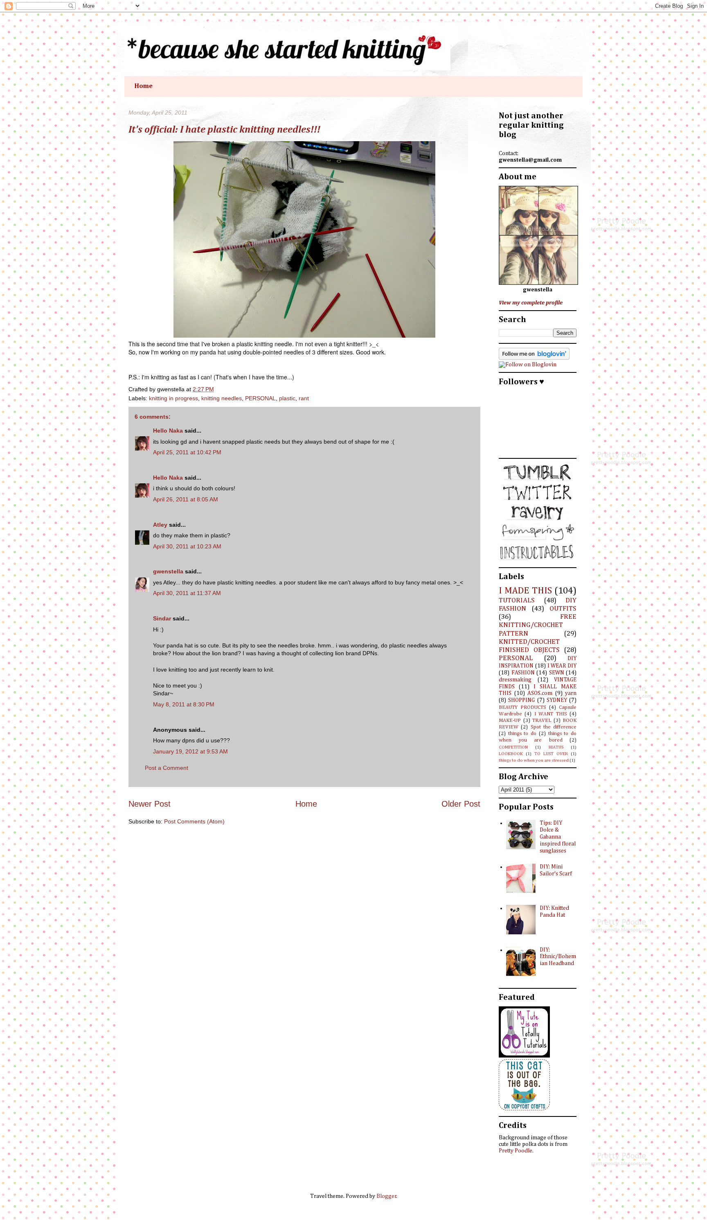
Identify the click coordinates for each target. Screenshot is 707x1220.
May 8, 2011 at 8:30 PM (183, 704)
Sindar (162, 618)
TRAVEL (541, 720)
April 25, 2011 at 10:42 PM (187, 452)
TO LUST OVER (551, 753)
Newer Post (149, 803)
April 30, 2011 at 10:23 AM (187, 546)
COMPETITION (513, 747)
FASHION (523, 673)
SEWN (556, 673)
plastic (287, 398)
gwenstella (168, 571)
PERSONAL (260, 398)
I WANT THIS (550, 714)
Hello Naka (168, 430)
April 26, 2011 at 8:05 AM (185, 499)
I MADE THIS (525, 590)
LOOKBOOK (511, 753)
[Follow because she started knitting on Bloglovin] (534, 358)
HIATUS (556, 747)
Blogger (386, 1196)
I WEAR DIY (562, 666)
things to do (522, 733)
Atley (160, 524)
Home (143, 86)
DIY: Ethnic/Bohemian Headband (558, 957)
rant (304, 398)
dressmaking (515, 680)
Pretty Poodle (515, 1151)
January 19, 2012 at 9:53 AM (190, 751)
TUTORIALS (517, 600)
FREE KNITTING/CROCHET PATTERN (537, 625)
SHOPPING (521, 700)
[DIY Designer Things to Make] (524, 1109)
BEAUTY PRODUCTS (522, 707)
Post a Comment (166, 767)
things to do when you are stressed (534, 760)
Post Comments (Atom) (194, 821)
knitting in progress (173, 398)
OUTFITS (562, 608)
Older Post (460, 803)
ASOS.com (539, 693)
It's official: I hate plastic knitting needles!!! (224, 130)
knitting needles (221, 398)
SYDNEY (557, 700)
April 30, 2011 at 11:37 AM (187, 593)
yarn (570, 693)
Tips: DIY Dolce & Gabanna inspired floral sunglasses (558, 836)
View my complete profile (531, 303)
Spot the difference (554, 727)
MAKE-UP (510, 720)
